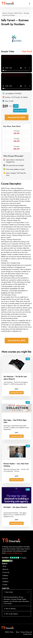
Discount (5, 578)
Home (4, 13)
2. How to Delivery (10, 609)
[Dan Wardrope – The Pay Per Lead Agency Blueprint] (16, 372)
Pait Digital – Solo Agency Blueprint (15, 507)
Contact (4, 585)
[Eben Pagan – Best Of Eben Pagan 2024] (16, 416)
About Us (5, 569)
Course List (5, 572)
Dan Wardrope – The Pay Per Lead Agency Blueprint (15, 377)
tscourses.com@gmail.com (14, 553)
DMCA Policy (9, 632)
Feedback (5, 581)
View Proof (27, 51)
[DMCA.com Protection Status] (7, 561)
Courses (10, 13)
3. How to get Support (11, 614)
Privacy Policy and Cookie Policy (26, 633)
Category (5, 575)
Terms (17, 632)
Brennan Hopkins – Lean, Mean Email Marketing (16, 464)
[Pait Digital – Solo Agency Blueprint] (16, 503)
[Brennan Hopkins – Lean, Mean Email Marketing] (16, 460)
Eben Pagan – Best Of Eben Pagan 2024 (15, 421)
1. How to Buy (8, 592)
